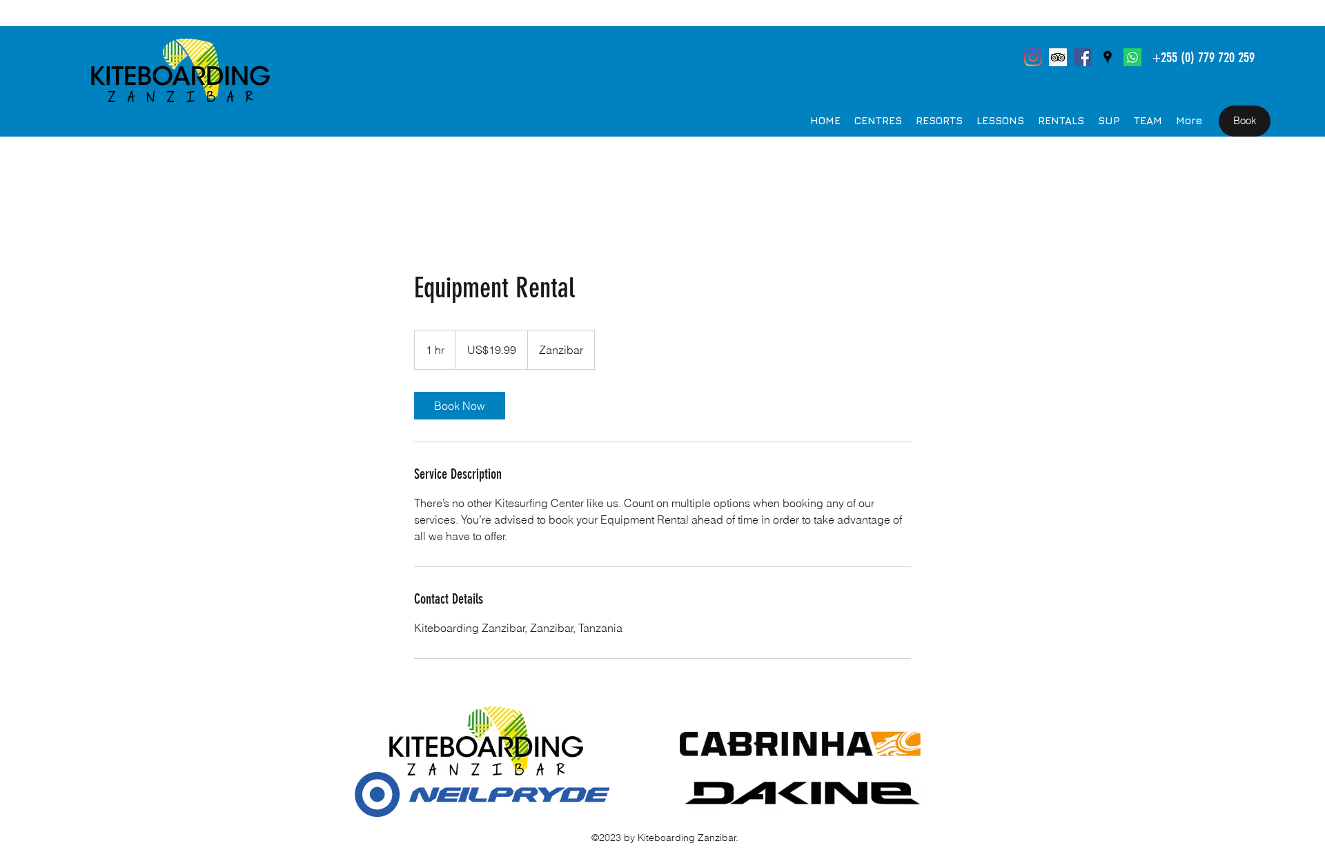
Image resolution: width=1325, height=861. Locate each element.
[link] (459, 405)
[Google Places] (1108, 57)
